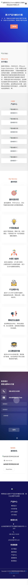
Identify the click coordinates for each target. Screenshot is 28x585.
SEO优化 (14, 515)
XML (14, 576)
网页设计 (14, 506)
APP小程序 (14, 512)
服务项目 (14, 552)
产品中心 (14, 555)
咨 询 (14, 430)
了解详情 (14, 26)
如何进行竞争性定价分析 (11, 464)
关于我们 (14, 549)
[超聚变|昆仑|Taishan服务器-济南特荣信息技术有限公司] (13, 4)
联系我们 (14, 561)
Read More (9, 469)
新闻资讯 (14, 558)
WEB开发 (14, 509)
